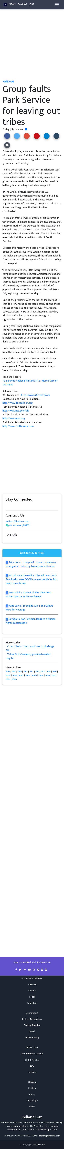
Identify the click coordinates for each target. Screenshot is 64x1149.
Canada (32, 991)
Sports (32, 1094)
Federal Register (32, 1025)
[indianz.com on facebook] (7, 506)
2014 (31, 671)
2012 (43, 671)
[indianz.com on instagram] (30, 506)
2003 (47, 675)
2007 (21, 675)
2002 (54, 675)
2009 (8, 675)
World (32, 1107)
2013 (37, 671)
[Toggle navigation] (57, 4)
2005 (34, 675)
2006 (27, 675)
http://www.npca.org (13, 418)
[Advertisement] (32, 46)
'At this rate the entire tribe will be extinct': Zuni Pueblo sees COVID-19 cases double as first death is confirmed (32, 579)
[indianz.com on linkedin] (33, 506)
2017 (14, 671)
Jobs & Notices (32, 1060)
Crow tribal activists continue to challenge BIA (30, 648)
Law (32, 1066)
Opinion (32, 1082)
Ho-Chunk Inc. (37, 1126)
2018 (8, 671)
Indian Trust (32, 1048)
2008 (14, 675)
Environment (32, 1013)
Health (32, 1031)
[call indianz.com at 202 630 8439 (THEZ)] (7, 525)
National (32, 1072)
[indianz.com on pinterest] (23, 506)
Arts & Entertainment (32, 978)
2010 (54, 671)
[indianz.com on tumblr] (20, 506)
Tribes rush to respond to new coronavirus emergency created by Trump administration (31, 564)
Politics (32, 1088)
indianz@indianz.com (17, 521)
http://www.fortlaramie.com (18, 426)
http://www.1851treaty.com (35, 395)
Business (32, 985)
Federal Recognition (32, 1019)
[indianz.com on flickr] (27, 506)
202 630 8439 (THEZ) (19, 525)
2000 (14, 679)
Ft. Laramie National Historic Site (21, 381)
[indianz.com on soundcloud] (14, 506)
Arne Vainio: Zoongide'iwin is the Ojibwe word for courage (29, 608)
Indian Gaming (32, 1038)
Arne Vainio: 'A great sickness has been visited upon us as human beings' (28, 594)
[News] (5, 4)
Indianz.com (39, 1145)
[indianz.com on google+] (17, 506)
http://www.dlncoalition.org (17, 403)
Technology (32, 1100)
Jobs (31, 4)
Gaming (22, 4)
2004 (41, 675)
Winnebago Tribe (48, 1130)
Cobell (32, 997)
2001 (8, 679)
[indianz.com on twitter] (10, 506)
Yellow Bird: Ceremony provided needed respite (28, 656)
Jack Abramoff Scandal (32, 1054)
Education (32, 1003)
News (12, 4)
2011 (49, 671)
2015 (25, 671)
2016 (20, 671)
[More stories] (26, 129)
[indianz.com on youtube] (36, 506)
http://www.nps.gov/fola (15, 411)
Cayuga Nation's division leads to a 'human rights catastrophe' (30, 621)
